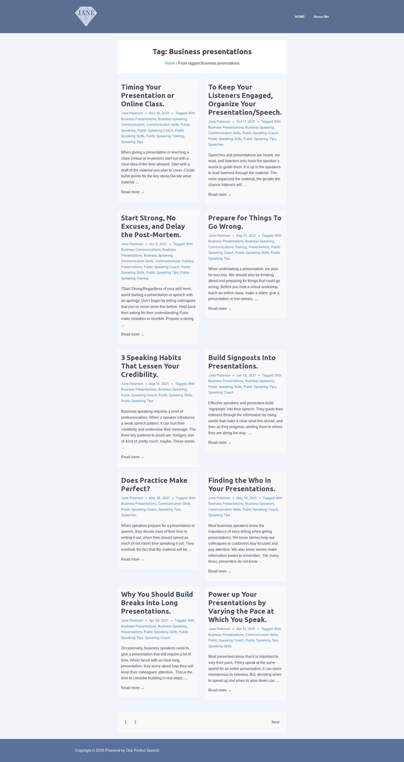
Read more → (132, 192)
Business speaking (172, 119)
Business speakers (259, 381)
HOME (300, 16)
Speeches (216, 144)
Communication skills (163, 124)
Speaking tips (132, 142)
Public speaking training (165, 136)
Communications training (174, 261)
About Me (321, 16)
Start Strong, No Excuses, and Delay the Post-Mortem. (153, 226)
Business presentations (138, 119)
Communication (133, 124)
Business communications (141, 249)
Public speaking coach (155, 130)
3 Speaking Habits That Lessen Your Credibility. (151, 366)
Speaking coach (221, 392)
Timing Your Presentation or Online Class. (147, 95)
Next (275, 722)
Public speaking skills (225, 139)
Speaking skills (219, 646)
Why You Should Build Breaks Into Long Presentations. (157, 602)
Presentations (131, 267)
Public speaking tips (260, 139)
